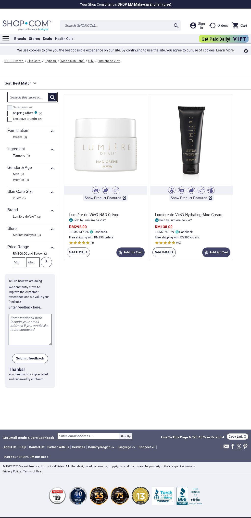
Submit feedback (30, 358)
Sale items (22, 107)
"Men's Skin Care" (72, 61)
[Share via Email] (226, 447)
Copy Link (237, 436)
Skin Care (34, 61)
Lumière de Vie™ (109, 61)
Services (78, 447)
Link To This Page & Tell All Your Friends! (192, 437)
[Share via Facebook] (232, 446)
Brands (20, 39)
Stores (34, 39)
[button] (102, 447)
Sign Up (125, 436)
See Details (77, 253)
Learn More (225, 50)
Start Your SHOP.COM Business (25, 457)
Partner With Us (58, 447)
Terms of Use (32, 471)
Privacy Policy (11, 471)
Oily (91, 61)
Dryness (51, 61)
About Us (9, 447)
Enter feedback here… (25, 307)
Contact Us (36, 447)
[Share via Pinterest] (245, 447)
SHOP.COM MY (14, 61)
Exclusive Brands (27, 119)
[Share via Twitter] (239, 447)
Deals (47, 39)
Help (22, 447)
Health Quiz (64, 39)
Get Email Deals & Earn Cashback (28, 437)
